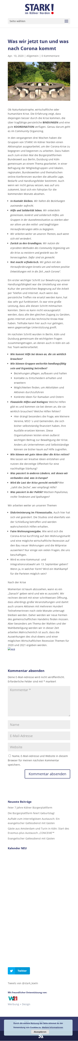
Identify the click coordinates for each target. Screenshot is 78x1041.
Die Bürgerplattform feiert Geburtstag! (31, 813)
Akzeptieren (40, 1031)
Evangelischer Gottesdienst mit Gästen (31, 838)
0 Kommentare (50, 56)
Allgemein (32, 56)
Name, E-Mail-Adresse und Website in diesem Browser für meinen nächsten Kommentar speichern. (38, 760)
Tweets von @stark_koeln (23, 983)
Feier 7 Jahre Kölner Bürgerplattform (30, 807)
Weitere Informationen (52, 1027)
